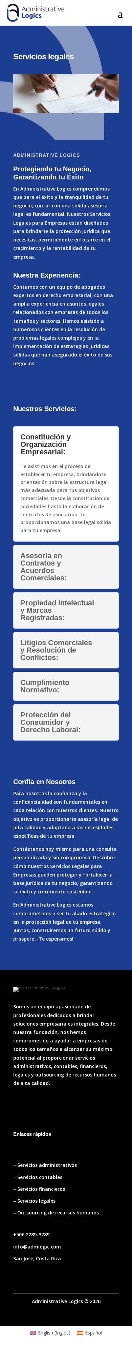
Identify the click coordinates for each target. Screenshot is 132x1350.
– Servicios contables (37, 1177)
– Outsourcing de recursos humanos (56, 1212)
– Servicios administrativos (45, 1165)
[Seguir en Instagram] (45, 1102)
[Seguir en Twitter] (32, 1102)
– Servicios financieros (39, 1189)
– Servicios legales (34, 1201)
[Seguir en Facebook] (18, 1102)
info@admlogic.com (37, 1246)
